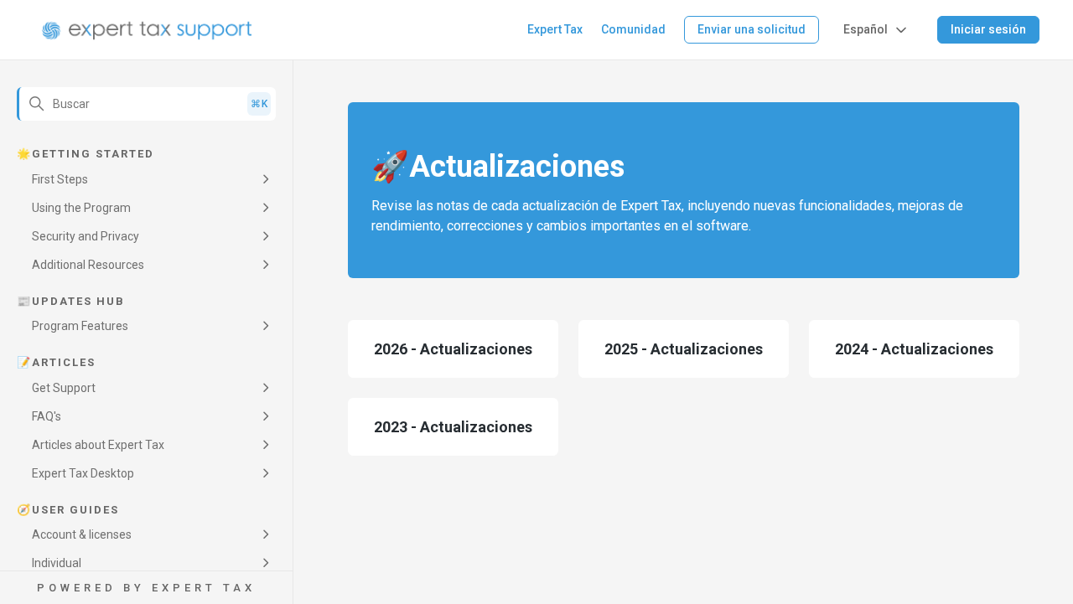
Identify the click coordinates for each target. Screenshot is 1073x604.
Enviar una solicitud (751, 29)
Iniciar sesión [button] (988, 29)
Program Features (80, 326)
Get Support (64, 388)
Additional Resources (88, 264)
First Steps (60, 179)
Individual (56, 563)
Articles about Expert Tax (98, 445)
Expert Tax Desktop (83, 473)
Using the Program (81, 207)
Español (865, 29)
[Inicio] (147, 30)
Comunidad (633, 29)
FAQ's (46, 416)
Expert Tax (555, 29)
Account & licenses (82, 534)
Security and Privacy (85, 236)
